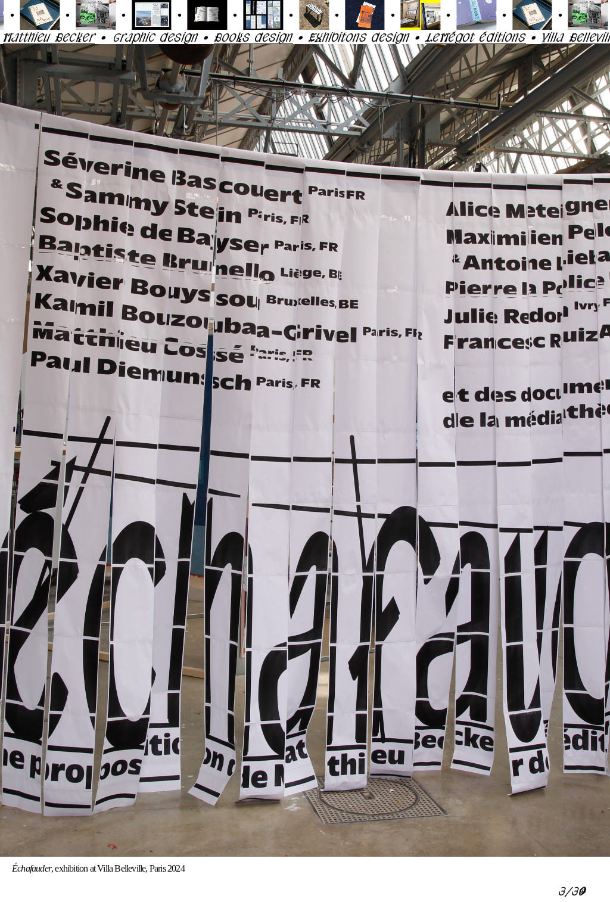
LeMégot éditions (413, 37)
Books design (191, 37)
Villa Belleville (517, 37)
